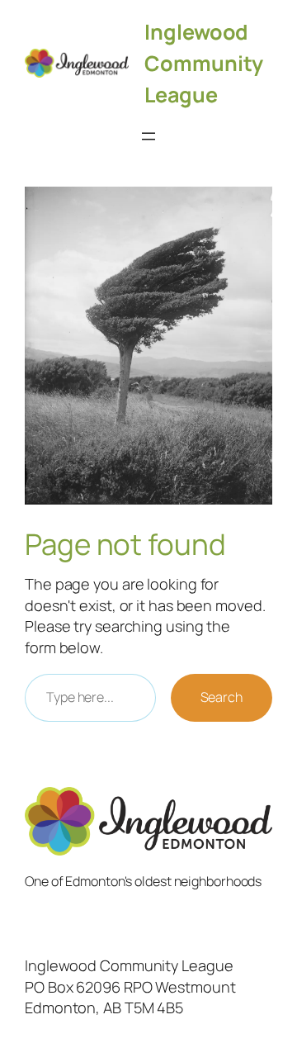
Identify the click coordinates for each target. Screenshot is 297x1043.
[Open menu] (148, 136)
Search (221, 697)
